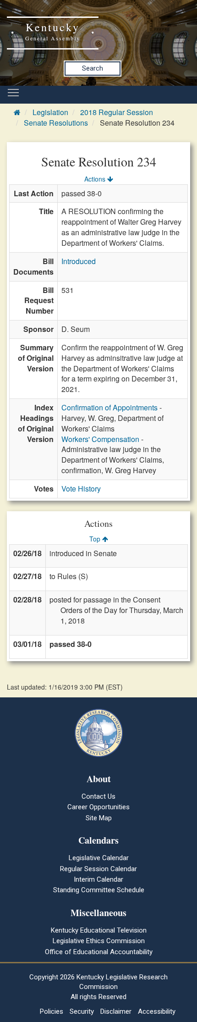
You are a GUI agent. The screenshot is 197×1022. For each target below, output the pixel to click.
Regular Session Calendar (98, 869)
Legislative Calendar (99, 858)
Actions (95, 178)
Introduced (78, 261)
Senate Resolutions (56, 122)
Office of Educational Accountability (99, 952)
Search (92, 68)
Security (82, 1011)
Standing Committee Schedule (98, 890)
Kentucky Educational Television (99, 930)
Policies (51, 1011)
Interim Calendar (98, 879)
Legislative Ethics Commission (99, 941)
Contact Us (98, 796)
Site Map (99, 818)
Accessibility (156, 1011)
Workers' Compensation (100, 439)
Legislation (50, 112)
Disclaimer (115, 1011)
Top (95, 538)
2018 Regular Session (116, 112)
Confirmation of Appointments (109, 407)
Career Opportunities (98, 807)
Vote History (81, 488)
